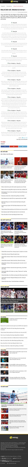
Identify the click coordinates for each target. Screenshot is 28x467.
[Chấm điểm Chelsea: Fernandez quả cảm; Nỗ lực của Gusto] (20, 226)
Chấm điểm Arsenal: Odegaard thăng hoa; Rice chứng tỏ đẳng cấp (13, 278)
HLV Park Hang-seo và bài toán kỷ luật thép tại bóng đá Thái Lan (13, 202)
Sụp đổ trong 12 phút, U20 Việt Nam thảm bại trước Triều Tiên (13, 206)
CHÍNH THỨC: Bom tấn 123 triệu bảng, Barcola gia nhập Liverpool (13, 329)
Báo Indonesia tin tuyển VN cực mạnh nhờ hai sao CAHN (13, 198)
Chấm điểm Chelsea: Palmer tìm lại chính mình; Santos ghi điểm (14, 257)
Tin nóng (3, 317)
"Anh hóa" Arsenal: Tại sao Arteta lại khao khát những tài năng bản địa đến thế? (20, 181)
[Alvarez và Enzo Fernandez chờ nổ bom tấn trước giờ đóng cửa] (4, 410)
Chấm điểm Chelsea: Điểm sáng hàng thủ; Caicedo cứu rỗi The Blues (14, 263)
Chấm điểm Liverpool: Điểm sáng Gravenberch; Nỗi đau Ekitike (7, 246)
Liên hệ (3, 463)
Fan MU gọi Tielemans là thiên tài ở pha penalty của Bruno (18, 319)
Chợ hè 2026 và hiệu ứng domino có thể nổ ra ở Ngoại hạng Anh (18, 371)
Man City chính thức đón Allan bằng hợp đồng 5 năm (12, 340)
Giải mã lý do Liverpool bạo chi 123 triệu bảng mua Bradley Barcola (20, 168)
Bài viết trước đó (6, 220)
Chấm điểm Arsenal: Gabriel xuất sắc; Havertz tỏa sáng (13, 260)
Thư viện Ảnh (9, 6)
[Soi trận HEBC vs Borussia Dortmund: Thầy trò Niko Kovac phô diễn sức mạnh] (4, 366)
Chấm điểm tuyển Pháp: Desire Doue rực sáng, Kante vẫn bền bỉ (20, 246)
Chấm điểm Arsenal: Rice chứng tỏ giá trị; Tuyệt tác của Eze (14, 251)
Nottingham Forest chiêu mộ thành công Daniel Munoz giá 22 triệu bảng (14, 192)
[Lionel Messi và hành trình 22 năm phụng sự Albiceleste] (7, 161)
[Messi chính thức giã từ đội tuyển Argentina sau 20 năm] (4, 428)
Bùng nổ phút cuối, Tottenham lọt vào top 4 (13, 9)
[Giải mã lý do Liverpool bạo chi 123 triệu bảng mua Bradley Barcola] (20, 161)
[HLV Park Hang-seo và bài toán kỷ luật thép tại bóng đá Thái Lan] (4, 360)
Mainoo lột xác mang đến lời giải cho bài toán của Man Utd (14, 189)
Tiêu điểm (3, 350)
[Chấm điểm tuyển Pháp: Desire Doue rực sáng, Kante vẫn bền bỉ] (20, 239)
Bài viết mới (4, 151)
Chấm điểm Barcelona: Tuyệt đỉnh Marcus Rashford (12, 281)
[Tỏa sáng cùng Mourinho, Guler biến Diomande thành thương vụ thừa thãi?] (4, 379)
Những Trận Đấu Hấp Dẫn (18, 6)
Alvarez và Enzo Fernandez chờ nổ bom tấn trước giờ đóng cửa (17, 409)
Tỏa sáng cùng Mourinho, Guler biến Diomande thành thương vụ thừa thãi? (17, 378)
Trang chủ (3, 6)
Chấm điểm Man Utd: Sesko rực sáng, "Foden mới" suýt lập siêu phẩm (14, 272)
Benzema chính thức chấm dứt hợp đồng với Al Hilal (12, 195)
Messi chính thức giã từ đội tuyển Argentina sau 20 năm (13, 186)
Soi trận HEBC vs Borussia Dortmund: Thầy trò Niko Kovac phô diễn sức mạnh (18, 365)
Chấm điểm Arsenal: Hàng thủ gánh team (10, 254)
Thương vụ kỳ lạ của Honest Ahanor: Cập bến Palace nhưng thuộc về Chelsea (7, 181)
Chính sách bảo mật (12, 463)
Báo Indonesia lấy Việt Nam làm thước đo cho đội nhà (13, 212)
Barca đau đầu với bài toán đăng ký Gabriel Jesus (12, 214)
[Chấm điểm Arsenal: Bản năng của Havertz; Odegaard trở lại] (7, 226)
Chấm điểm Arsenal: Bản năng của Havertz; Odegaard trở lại (7, 232)
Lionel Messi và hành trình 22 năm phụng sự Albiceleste (7, 167)
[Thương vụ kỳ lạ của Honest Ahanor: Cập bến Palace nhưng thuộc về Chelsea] (7, 175)
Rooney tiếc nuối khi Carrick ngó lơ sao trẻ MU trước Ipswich (14, 325)
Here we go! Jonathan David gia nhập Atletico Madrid (12, 335)
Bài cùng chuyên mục (7, 154)
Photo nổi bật (5, 287)
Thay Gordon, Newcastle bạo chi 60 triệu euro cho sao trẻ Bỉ (14, 209)
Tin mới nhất (4, 386)
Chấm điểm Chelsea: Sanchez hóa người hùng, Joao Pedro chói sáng (14, 268)
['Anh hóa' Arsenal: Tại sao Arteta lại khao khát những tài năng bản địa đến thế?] (20, 175)
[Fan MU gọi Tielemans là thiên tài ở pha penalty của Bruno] (4, 320)
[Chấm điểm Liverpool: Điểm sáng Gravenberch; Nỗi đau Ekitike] (7, 239)
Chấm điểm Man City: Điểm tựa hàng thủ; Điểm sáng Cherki (14, 275)
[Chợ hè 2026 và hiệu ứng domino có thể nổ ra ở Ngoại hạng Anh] (4, 372)
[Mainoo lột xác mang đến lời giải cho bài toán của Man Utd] (4, 353)
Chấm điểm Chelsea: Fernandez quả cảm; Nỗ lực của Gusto (20, 232)
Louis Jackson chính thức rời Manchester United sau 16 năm (14, 337)
